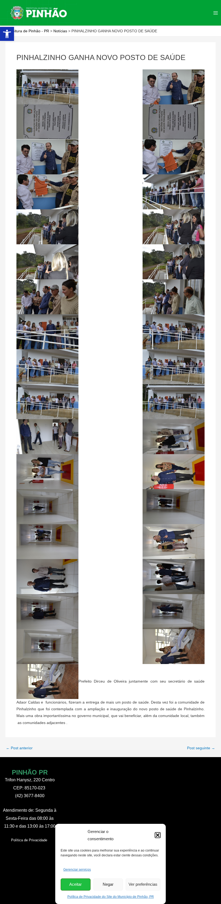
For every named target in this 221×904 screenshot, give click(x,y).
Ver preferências (143, 884)
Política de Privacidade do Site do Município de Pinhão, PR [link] (110, 897)
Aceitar (75, 884)
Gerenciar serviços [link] (77, 869)
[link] (7, 34)
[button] (157, 835)
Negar (108, 884)
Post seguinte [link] (201, 748)
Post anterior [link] (19, 748)
